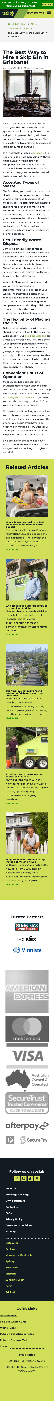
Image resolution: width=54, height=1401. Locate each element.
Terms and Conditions (18, 1225)
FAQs (8, 1213)
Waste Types (8, 1327)
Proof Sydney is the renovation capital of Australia (24, 775)
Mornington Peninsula (18, 1255)
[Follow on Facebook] (17, 1178)
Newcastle (11, 1267)
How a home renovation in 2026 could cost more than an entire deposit (25, 524)
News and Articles (34, 68)
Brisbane (38, 153)
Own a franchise (15, 1200)
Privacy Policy (14, 1219)
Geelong (10, 1249)
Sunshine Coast (14, 1279)
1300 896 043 (35, 12)
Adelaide (10, 1292)
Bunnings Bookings (17, 1194)
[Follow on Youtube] (37, 1178)
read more (12, 549)
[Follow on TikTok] (30, 1178)
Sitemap (10, 1231)
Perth (8, 1286)
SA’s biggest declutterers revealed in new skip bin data (27, 606)
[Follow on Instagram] (23, 1178)
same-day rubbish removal (19, 397)
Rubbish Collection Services (17, 1334)
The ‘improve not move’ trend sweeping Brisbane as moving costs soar (24, 693)
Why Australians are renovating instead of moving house (25, 860)
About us (10, 1188)
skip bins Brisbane (35, 336)
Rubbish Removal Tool (13, 1340)
